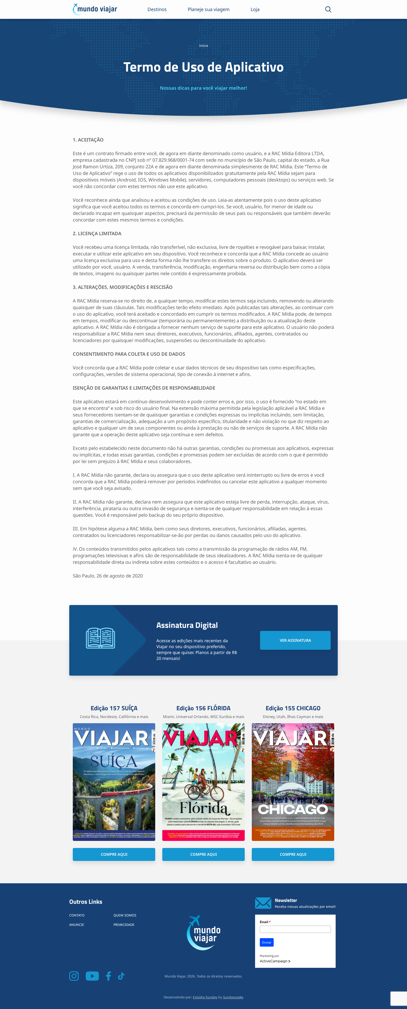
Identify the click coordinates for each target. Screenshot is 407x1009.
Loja (255, 9)
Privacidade (124, 924)
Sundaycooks (233, 997)
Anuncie (76, 924)
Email (265, 922)
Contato (77, 915)
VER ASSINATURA (295, 640)
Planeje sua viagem (209, 9)
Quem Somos (125, 915)
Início (203, 45)
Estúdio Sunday (205, 997)
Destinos (157, 9)
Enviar (266, 942)
